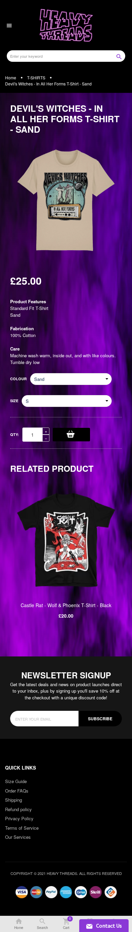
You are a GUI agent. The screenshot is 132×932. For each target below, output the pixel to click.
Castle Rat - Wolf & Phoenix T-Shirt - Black (66, 605)
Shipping (13, 800)
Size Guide (16, 781)
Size (14, 400)
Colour (18, 378)
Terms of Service (22, 828)
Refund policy (18, 809)
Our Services (18, 837)
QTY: (14, 434)
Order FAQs (16, 790)
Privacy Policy (19, 818)
